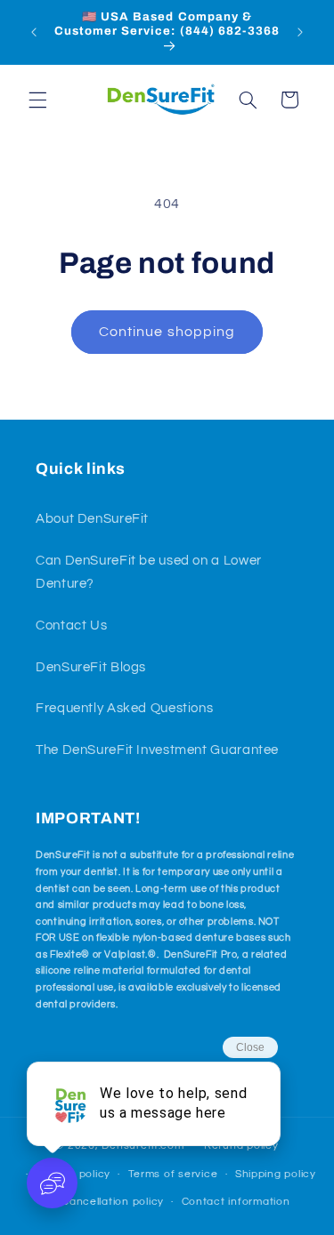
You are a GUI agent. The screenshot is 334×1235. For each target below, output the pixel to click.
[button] (37, 99)
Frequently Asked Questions (124, 708)
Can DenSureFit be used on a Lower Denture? (149, 572)
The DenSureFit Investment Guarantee (157, 750)
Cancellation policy (112, 1202)
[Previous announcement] (33, 32)
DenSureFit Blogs (91, 667)
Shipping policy (275, 1174)
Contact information (236, 1202)
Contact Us (71, 625)
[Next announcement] (300, 32)
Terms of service (173, 1174)
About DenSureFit (92, 518)
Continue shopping (167, 332)
